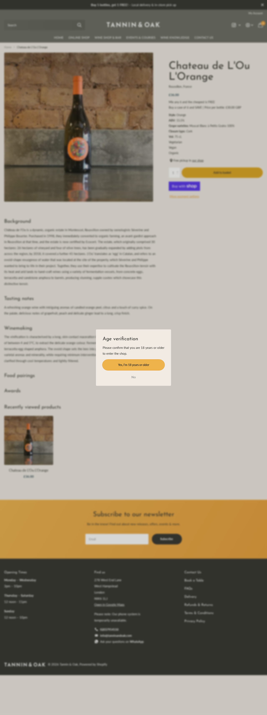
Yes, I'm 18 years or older (133, 365)
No (133, 377)
